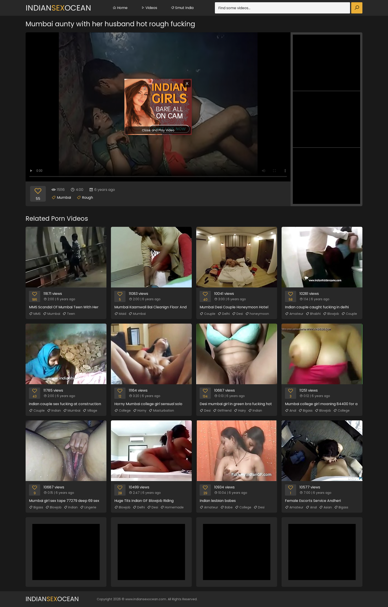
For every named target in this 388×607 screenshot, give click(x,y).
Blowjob (333, 313)
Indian (56, 410)
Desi (239, 313)
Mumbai (64, 197)
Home (122, 7)
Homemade (174, 507)
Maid (122, 313)
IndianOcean (58, 7)
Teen (71, 313)
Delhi (226, 313)
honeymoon (259, 313)
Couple (209, 313)
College (125, 410)
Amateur (296, 313)
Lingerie (90, 507)
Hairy (242, 410)
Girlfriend (224, 410)
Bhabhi (315, 313)
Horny (141, 410)
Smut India (184, 7)
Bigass (308, 410)
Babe (229, 507)
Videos (151, 7)
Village (92, 410)
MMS (37, 313)
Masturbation (163, 410)
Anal (292, 410)
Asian (328, 507)
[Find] (356, 7)
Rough (87, 197)
